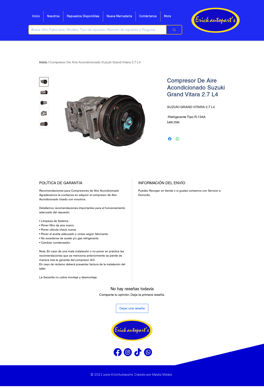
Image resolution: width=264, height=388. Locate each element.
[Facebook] (118, 352)
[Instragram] (128, 352)
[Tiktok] (138, 352)
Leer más (173, 121)
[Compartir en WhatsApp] (177, 138)
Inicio (43, 62)
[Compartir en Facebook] (169, 138)
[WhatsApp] (148, 352)
